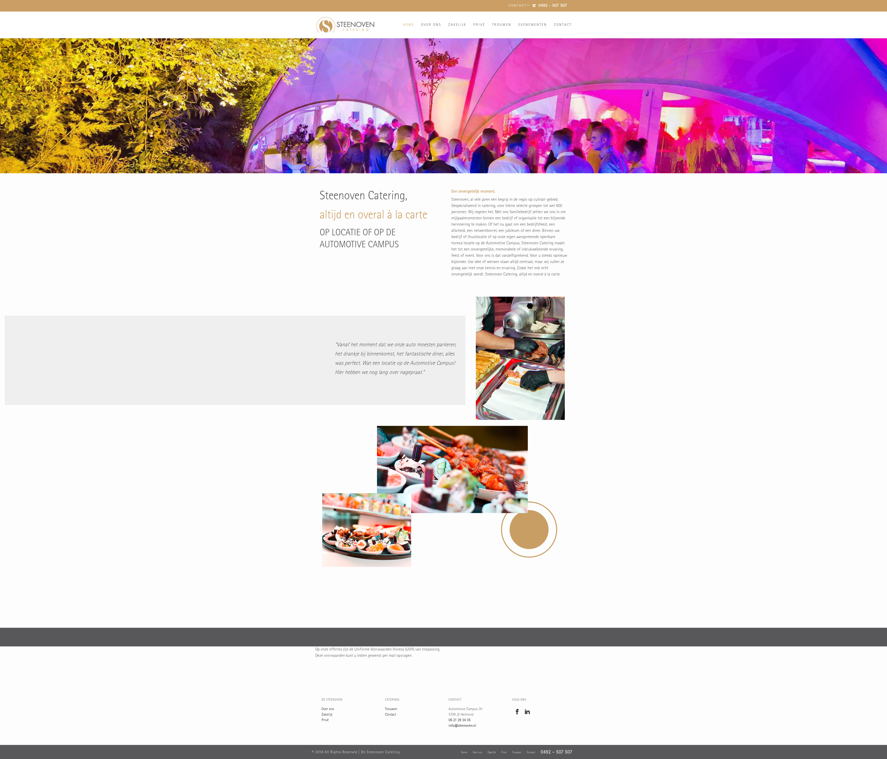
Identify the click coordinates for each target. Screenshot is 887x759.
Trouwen (501, 25)
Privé (479, 25)
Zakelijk (457, 25)
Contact (563, 25)
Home (408, 25)
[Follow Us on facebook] (517, 712)
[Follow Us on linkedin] (527, 712)
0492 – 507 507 (556, 752)
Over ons (431, 25)
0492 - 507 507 (552, 6)
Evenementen (532, 25)
